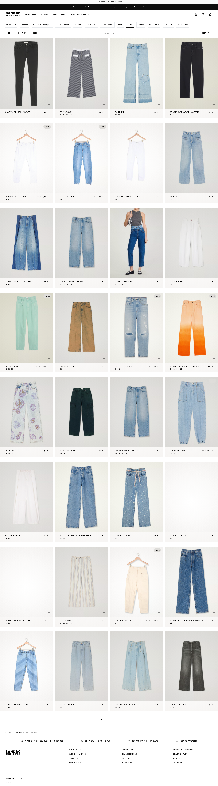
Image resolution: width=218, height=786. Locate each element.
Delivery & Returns (180, 754)
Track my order (75, 763)
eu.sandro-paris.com (114, 2)
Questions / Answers (77, 754)
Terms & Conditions (129, 754)
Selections (30, 15)
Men (55, 15)
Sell (63, 15)
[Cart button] (210, 14)
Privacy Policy (126, 763)
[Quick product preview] (49, 104)
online (135, 7)
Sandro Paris (178, 763)
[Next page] (116, 718)
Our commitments (79, 15)
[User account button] (196, 14)
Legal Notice (126, 758)
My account (178, 758)
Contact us (73, 758)
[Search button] (203, 14)
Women (44, 15)
